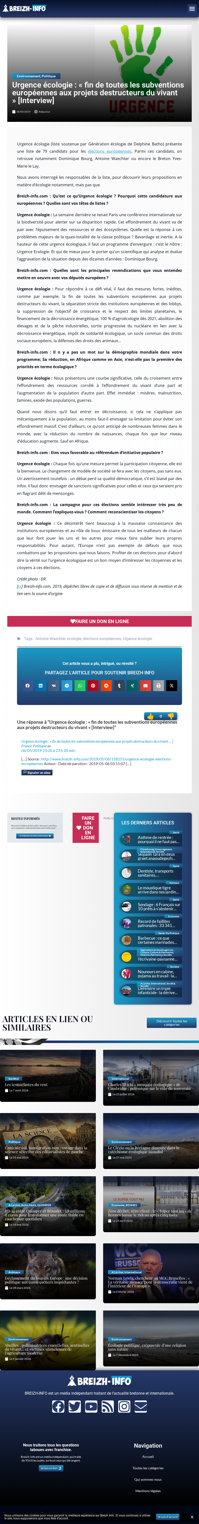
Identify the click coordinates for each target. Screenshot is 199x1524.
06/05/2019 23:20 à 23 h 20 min (48, 750)
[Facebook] (58, 1406)
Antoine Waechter (50, 638)
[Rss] (108, 1406)
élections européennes (109, 151)
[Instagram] (124, 1406)
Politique (49, 76)
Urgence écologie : (138, 638)
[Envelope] (141, 1406)
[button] (192, 8)
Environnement (28, 76)
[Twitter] (75, 1406)
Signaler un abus (38, 773)
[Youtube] (91, 1406)
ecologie (74, 638)
